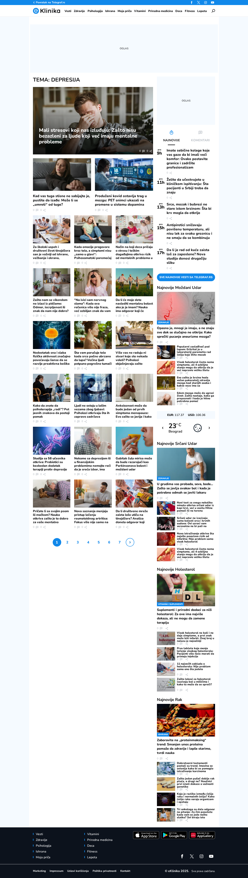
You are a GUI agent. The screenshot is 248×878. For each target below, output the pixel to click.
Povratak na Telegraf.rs (50, 2)
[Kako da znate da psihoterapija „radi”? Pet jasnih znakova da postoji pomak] (51, 388)
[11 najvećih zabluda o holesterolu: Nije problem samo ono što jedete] (166, 669)
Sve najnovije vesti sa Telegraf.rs (186, 277)
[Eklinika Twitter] (198, 2)
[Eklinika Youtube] (212, 2)
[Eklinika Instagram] (205, 2)
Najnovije (179, 287)
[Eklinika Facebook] (191, 2)
